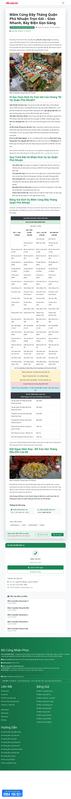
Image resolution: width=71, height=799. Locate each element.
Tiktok (4, 720)
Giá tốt (42, 525)
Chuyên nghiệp (33, 525)
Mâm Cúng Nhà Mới (44, 708)
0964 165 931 (47, 512)
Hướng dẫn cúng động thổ (11, 742)
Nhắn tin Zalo (36, 572)
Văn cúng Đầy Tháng (9, 763)
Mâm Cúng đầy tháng (45, 691)
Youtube (5, 717)
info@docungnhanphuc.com (23, 587)
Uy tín (23, 525)
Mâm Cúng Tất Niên (44, 719)
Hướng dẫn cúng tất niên (10, 753)
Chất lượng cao (15, 525)
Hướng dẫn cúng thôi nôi (10, 735)
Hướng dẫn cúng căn (9, 739)
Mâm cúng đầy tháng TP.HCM (49, 153)
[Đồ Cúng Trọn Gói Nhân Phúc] (11, 3)
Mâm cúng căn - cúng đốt (46, 698)
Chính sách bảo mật (9, 698)
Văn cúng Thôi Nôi (8, 759)
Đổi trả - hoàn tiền (8, 705)
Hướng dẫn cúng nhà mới (11, 746)
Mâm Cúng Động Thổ (45, 705)
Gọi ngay (58, 535)
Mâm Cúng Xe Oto (44, 712)
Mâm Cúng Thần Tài (44, 715)
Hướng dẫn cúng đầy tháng (11, 732)
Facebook (5, 710)
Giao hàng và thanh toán (10, 701)
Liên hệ (4, 694)
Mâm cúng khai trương (45, 701)
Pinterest (5, 713)
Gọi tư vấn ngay (36, 567)
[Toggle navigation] (63, 3)
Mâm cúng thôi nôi (44, 694)
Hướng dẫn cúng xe (9, 756)
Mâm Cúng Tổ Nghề (44, 722)
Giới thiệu (5, 691)
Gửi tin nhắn (44, 535)
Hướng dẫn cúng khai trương (12, 749)
